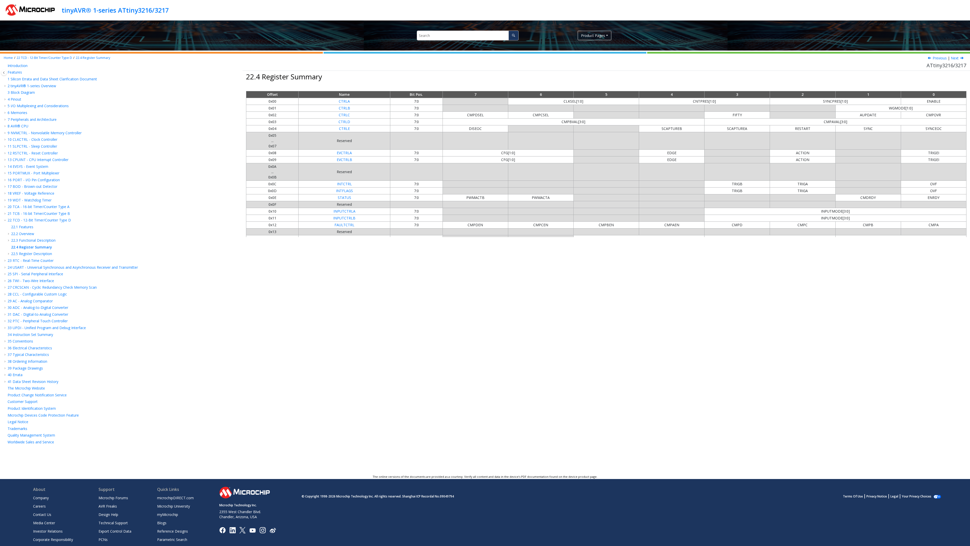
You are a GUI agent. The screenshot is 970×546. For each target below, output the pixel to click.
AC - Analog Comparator (30, 301)
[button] (6, 65)
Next (955, 58)
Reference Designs (172, 531)
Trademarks (17, 428)
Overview (22, 233)
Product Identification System (32, 408)
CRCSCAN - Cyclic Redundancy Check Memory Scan (52, 287)
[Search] (513, 35)
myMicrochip (167, 514)
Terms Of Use (853, 496)
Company (41, 497)
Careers (39, 506)
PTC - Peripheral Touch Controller (38, 320)
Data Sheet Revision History (33, 381)
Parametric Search (172, 539)
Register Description (31, 253)
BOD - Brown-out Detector (32, 186)
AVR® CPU (18, 126)
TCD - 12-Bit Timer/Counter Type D (44, 58)
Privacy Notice (876, 496)
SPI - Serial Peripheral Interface (35, 273)
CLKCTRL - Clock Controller (32, 139)
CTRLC (344, 114)
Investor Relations (48, 531)
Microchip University (173, 506)
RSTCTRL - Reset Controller (33, 153)
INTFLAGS (344, 190)
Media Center (44, 522)
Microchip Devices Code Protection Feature (43, 415)
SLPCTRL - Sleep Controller (32, 146)
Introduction (18, 65)
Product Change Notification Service (37, 395)
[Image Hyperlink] (252, 530)
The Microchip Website (26, 388)
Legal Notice (18, 421)
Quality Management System (31, 435)
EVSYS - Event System (28, 166)
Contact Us (42, 514)
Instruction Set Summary (30, 334)
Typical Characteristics (28, 354)
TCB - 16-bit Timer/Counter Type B (39, 213)
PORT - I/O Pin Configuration (34, 179)
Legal (894, 496)
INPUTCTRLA (344, 211)
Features (15, 72)
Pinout (14, 99)
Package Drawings (25, 368)
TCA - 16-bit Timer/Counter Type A (38, 206)
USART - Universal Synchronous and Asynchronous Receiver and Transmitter (73, 267)
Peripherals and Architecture (32, 119)
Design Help (108, 514)
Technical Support (113, 522)
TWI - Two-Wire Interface (31, 280)
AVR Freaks (108, 506)
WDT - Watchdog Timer (30, 200)
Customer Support (23, 401)
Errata (15, 374)
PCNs (103, 539)
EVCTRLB (344, 159)
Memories (17, 112)
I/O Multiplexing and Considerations (38, 105)
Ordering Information (27, 361)
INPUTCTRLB (344, 218)
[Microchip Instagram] (262, 530)
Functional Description (33, 240)
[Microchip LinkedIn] (232, 530)
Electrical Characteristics (30, 348)
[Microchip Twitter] (242, 530)
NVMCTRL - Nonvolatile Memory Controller (45, 132)
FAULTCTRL (344, 224)
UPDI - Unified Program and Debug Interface (47, 327)
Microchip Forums (113, 497)
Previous (940, 58)
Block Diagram (21, 92)
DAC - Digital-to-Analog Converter (38, 314)
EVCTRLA (344, 152)
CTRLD (344, 121)
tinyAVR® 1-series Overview (32, 85)
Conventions (20, 341)
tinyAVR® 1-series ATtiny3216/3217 (115, 10)
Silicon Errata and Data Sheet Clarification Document (52, 79)
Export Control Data (115, 531)
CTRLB (344, 108)
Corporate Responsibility (53, 539)
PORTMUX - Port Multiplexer (33, 173)
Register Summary (93, 58)
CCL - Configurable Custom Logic (37, 294)
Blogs (161, 522)
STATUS (344, 197)
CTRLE (344, 128)
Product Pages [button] (593, 35)
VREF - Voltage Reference (31, 193)
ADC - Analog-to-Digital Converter (38, 307)
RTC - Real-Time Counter (31, 260)
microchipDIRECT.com (175, 497)
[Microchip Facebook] (222, 530)
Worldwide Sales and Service (31, 442)
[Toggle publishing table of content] (4, 72)
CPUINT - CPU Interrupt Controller (38, 159)
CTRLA (344, 101)
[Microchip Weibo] (273, 530)
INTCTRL (344, 183)
